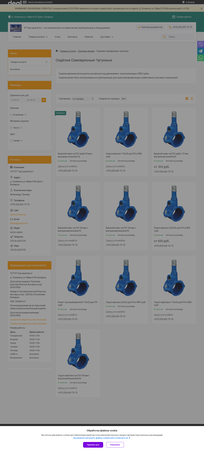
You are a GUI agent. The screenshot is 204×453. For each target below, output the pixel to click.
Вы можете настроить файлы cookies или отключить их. (101, 438)
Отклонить (115, 445)
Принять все (93, 445)
